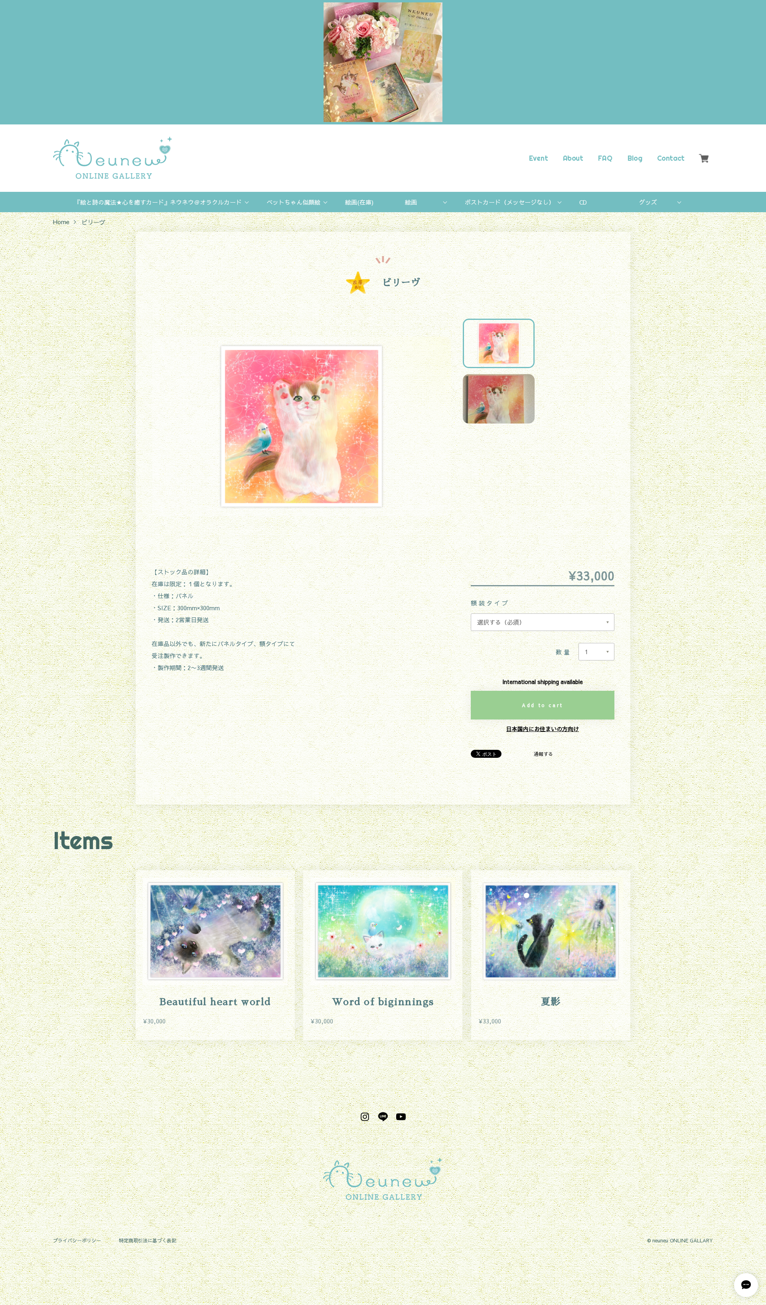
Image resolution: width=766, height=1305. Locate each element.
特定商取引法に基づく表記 (147, 1241)
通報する (543, 754)
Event (538, 158)
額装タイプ (494, 603)
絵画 (411, 202)
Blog (634, 158)
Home (61, 222)
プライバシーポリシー (77, 1241)
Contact (670, 158)
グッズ (648, 202)
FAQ (605, 158)
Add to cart (542, 705)
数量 (563, 652)
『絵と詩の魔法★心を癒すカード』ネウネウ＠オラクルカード (158, 202)
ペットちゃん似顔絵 (293, 202)
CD (583, 202)
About (573, 158)
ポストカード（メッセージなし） (510, 202)
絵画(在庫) (359, 202)
